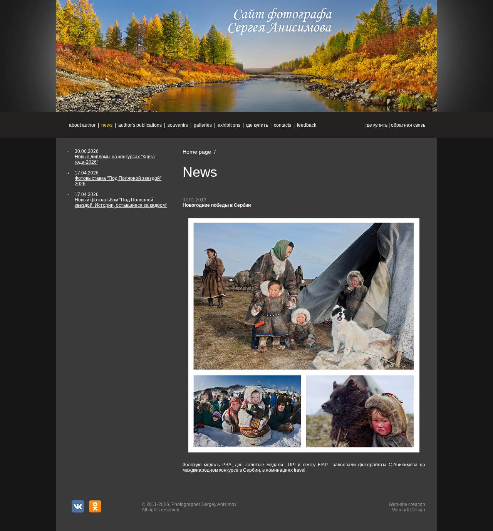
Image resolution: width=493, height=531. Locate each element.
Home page (197, 152)
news (106, 125)
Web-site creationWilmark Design (407, 507)
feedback (306, 125)
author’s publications (140, 125)
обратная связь (408, 125)
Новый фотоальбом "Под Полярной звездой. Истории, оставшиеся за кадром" (121, 202)
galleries (203, 125)
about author (82, 125)
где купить (376, 125)
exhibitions (229, 125)
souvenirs (178, 125)
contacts (282, 125)
